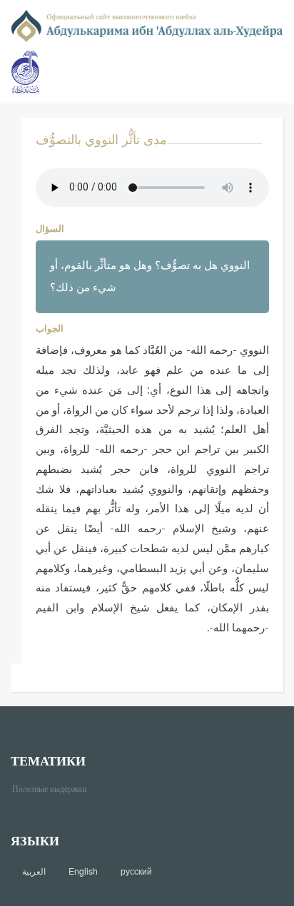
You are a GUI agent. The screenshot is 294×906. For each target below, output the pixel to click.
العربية (34, 871)
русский (136, 871)
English (83, 871)
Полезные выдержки (54, 788)
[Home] (147, 24)
